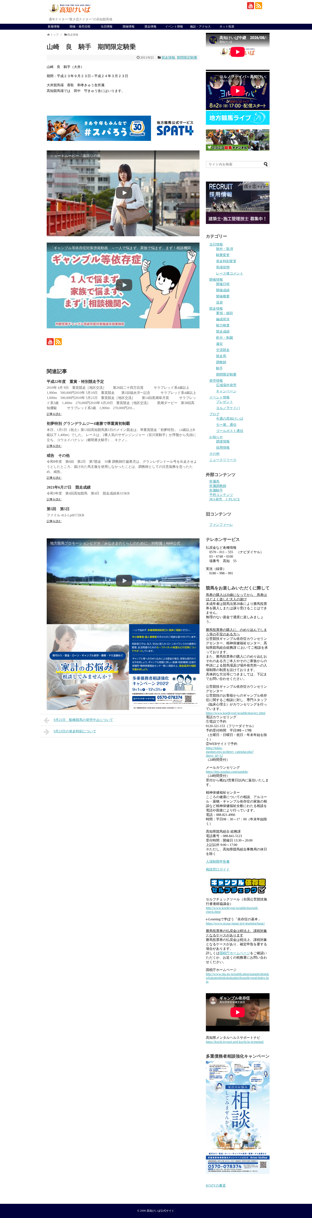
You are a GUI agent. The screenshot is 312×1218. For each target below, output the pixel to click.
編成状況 (223, 319)
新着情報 (54, 26)
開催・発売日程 (80, 26)
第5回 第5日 (58, 509)
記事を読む (54, 414)
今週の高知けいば (229, 418)
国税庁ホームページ (234, 953)
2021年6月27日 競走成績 (69, 487)
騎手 (219, 368)
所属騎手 (216, 490)
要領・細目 (224, 313)
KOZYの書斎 (216, 1185)
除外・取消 (224, 249)
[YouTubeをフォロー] (250, 5)
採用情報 (223, 447)
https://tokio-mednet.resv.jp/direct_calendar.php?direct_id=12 (230, 751)
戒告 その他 (58, 455)
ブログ (214, 414)
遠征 (219, 344)
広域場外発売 (226, 385)
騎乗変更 (223, 255)
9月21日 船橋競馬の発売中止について (83, 720)
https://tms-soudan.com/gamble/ (227, 772)
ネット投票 (226, 26)
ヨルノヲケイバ (228, 408)
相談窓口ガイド (218, 869)
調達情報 (223, 441)
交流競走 (223, 350)
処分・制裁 (224, 337)
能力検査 (223, 325)
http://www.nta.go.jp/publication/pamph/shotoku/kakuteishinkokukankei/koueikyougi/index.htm (237, 977)
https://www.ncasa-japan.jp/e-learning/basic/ (235, 923)
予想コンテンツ (221, 495)
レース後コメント (229, 273)
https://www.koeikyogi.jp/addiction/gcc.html (235, 713)
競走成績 (223, 331)
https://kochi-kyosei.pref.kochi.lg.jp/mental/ (235, 1042)
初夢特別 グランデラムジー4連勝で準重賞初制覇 (88, 423)
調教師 (221, 362)
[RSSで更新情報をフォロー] (258, 5)
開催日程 (223, 284)
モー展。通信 (226, 424)
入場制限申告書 (218, 861)
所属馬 (214, 481)
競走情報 (150, 26)
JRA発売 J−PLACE (224, 499)
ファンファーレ (221, 524)
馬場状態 (223, 267)
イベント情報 (174, 26)
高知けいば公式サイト (160, 1210)
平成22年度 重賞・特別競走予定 (75, 381)
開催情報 (129, 26)
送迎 (219, 302)
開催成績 (223, 290)
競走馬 (221, 356)
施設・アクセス (200, 26)
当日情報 (106, 26)
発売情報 (216, 380)
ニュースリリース (222, 460)
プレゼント (224, 402)
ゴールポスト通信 (229, 431)
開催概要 (223, 296)
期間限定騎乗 (187, 57)
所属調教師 (217, 486)
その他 (214, 454)
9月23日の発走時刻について (75, 731)
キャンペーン (226, 391)
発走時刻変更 (226, 261)
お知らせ (216, 437)
